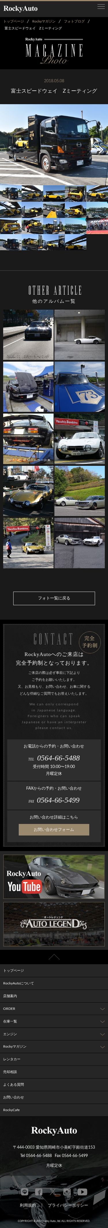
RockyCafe (11, 1110)
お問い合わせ (13, 1097)
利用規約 (28, 1205)
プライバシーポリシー (68, 1205)
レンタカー (11, 1059)
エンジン (10, 1034)
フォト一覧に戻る (54, 598)
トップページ (13, 970)
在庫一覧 (10, 1021)
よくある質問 (13, 1084)
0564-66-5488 (54, 758)
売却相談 (10, 1072)
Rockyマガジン (14, 1046)
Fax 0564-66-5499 (71, 1156)
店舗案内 (10, 996)
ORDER (9, 1008)
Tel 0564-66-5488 (36, 1156)
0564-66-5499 (54, 800)
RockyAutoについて (18, 983)
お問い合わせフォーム (54, 830)
